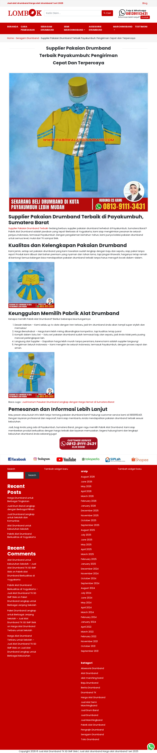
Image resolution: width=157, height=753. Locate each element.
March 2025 (87, 554)
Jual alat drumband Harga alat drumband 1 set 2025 (35, 3)
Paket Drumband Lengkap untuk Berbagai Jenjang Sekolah (21, 601)
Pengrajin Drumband (92, 729)
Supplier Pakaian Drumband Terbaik (28, 228)
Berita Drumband (90, 687)
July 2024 (86, 592)
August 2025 (88, 530)
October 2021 (88, 646)
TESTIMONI (141, 26)
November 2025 (90, 515)
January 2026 (88, 505)
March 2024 (87, 612)
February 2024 (89, 617)
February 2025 (89, 559)
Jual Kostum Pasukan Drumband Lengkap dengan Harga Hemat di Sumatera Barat (68, 402)
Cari (108, 13)
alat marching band (92, 677)
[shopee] (140, 459)
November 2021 (89, 641)
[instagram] (42, 459)
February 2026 (88, 500)
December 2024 (90, 568)
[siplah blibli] (115, 459)
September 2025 (90, 525)
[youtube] (66, 459)
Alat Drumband (89, 673)
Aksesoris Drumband (95, 28)
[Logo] (23, 12)
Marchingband (122, 26)
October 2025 (88, 520)
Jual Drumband (89, 715)
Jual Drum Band (90, 710)
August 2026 (88, 476)
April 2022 (86, 626)
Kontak (145, 17)
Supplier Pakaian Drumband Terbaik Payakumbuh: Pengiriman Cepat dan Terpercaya (78, 55)
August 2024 (88, 588)
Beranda (12, 26)
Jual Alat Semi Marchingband (89, 704)
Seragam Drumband (47, 28)
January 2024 (88, 621)
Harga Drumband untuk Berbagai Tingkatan (20, 499)
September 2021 (89, 651)
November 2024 (90, 573)
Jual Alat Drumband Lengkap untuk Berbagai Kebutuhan (21, 651)
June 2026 (86, 481)
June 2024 (86, 597)
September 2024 (90, 583)
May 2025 (86, 544)
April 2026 (86, 491)
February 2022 (88, 636)
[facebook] (17, 459)
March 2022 (87, 631)
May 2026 (86, 486)
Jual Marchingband (91, 720)
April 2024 (86, 607)
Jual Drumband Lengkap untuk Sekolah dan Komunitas (20, 517)
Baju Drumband (89, 682)
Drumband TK (88, 692)
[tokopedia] (91, 459)
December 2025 (90, 510)
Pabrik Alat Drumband (93, 724)
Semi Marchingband (73, 28)
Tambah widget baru (56, 468)
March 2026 (87, 496)
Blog (144, 3)
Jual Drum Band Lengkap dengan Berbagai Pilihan (21, 507)
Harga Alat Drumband (93, 697)
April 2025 (86, 549)
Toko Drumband (90, 739)
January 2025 (88, 563)
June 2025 (86, 539)
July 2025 (86, 534)
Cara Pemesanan (28, 28)
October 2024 (88, 578)
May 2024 (86, 602)
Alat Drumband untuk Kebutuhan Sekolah (19, 527)
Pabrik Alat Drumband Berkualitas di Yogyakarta (21, 535)
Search (11, 468)
